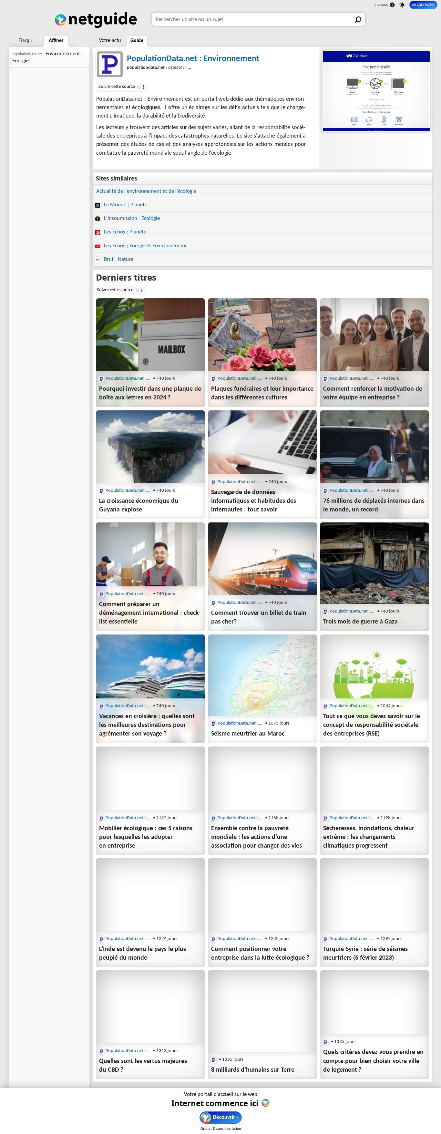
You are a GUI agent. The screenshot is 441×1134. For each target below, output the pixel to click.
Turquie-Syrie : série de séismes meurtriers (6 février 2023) (365, 953)
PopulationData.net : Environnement (193, 59)
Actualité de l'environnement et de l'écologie (146, 191)
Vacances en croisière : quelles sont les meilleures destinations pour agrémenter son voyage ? (147, 725)
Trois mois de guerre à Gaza (360, 622)
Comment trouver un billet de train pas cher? (258, 617)
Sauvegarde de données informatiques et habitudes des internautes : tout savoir (253, 501)
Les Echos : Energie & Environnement (145, 246)
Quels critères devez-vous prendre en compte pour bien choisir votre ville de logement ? (373, 1061)
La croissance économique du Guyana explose (138, 505)
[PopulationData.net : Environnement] (375, 91)
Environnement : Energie (47, 57)
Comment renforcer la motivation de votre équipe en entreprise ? (372, 393)
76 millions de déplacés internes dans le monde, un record (374, 505)
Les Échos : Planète (124, 232)
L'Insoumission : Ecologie (131, 218)
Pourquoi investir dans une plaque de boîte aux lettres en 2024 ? (150, 393)
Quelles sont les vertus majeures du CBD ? (143, 1065)
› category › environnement (171, 67)
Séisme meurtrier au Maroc (247, 734)
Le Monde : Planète (125, 205)
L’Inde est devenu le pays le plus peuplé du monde (142, 953)
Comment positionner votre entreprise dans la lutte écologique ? (260, 953)
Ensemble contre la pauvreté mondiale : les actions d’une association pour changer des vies (256, 837)
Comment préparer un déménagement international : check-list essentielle (149, 613)
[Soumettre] (358, 19)
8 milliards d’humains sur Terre (252, 1070)
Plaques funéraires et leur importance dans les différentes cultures (262, 393)
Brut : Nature (118, 259)
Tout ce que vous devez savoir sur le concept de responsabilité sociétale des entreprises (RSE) (371, 725)
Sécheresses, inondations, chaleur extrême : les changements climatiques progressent (368, 837)
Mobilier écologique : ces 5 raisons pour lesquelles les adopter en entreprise (145, 837)
